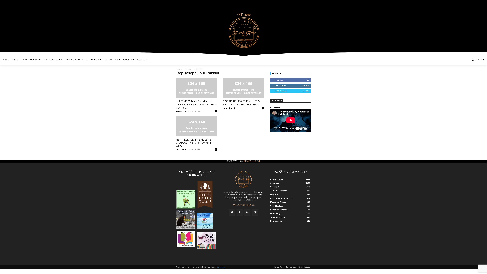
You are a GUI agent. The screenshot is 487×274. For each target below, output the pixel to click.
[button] (478, 59)
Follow (306, 86)
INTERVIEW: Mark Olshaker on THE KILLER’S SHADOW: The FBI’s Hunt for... (196, 104)
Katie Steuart (181, 111)
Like (308, 80)
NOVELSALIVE (252, 161)
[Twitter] (255, 212)
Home (178, 69)
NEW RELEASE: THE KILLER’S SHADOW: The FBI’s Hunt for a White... (193, 143)
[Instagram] (247, 212)
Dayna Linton (181, 149)
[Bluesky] (232, 212)
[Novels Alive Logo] (243, 32)
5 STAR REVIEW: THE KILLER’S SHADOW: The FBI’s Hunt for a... (241, 103)
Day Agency (221, 267)
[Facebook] (240, 212)
